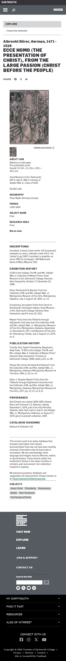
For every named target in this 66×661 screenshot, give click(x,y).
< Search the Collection (16, 31)
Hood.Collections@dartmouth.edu (29, 479)
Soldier (13, 493)
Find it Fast (15, 606)
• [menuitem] (35, 652)
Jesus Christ (16, 488)
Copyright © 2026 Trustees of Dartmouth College (29, 649)
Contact (41, 652)
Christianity (30, 488)
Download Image (43, 148)
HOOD (58, 9)
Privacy (17, 652)
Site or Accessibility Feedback (30, 656)
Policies (29, 652)
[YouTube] (44, 639)
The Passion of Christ (20, 497)
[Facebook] (21, 639)
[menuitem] (33, 599)
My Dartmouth (17, 598)
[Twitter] (36, 639)
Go (46, 582)
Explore (11, 24)
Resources (14, 614)
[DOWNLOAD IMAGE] (33, 117)
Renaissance (44, 488)
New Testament (27, 493)
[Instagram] (28, 639)
